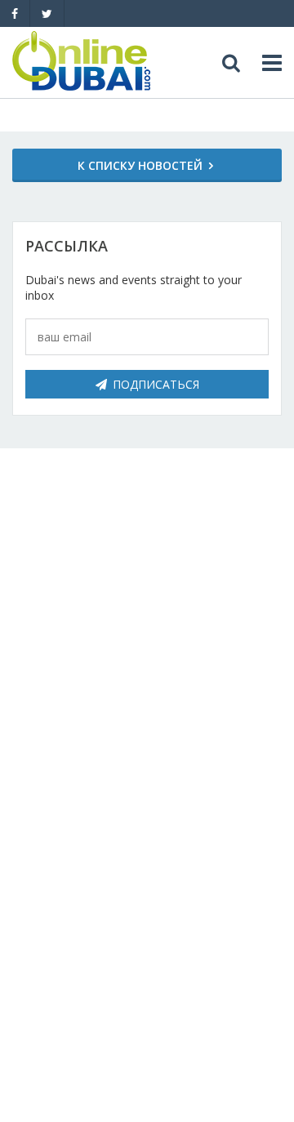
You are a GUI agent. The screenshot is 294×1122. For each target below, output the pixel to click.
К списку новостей (140, 165)
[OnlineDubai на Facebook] (14, 13)
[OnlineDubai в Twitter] (47, 13)
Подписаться (156, 384)
